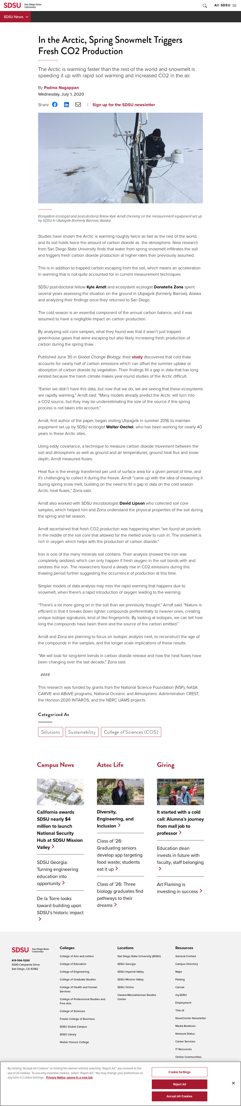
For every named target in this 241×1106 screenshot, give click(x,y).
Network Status (185, 1034)
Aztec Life (110, 765)
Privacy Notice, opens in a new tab (69, 1077)
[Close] (233, 1083)
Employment (183, 1003)
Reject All (179, 1084)
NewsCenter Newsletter (190, 1018)
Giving (165, 765)
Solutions (50, 732)
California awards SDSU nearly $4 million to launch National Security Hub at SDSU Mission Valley (60, 829)
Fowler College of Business (77, 1019)
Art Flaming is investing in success (177, 888)
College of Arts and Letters (77, 956)
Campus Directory (186, 964)
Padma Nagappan (61, 88)
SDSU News (13, 16)
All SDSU (222, 5)
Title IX (179, 1010)
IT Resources (183, 1049)
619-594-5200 (21, 960)
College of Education (73, 964)
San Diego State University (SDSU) (139, 956)
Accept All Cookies (179, 1096)
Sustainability (82, 732)
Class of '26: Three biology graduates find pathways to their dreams (120, 895)
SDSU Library (68, 1034)
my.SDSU (181, 995)
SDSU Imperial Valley (130, 972)
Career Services (185, 1041)
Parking (180, 979)
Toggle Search (204, 5)
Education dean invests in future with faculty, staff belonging (180, 855)
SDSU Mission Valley (130, 979)
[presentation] (66, 948)
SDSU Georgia (126, 964)
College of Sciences (72, 1011)
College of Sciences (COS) (131, 732)
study (137, 357)
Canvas (180, 987)
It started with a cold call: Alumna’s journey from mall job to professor (180, 822)
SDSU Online (125, 987)
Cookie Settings (179, 1072)
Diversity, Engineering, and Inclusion (115, 818)
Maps (178, 972)
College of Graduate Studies (78, 979)
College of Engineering (74, 972)
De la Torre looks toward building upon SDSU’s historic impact (60, 905)
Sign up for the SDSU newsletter (123, 105)
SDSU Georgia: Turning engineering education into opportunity (57, 873)
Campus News (55, 765)
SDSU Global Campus (73, 1027)
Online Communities (188, 1057)
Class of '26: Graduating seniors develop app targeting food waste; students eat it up (119, 854)
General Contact (185, 956)
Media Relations (185, 1026)
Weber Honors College (74, 1042)
